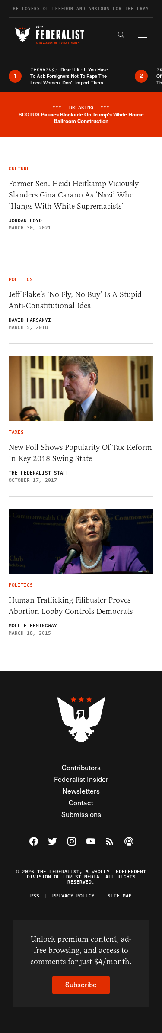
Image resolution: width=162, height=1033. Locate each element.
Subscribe (81, 984)
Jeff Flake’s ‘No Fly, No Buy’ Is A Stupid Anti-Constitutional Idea (75, 300)
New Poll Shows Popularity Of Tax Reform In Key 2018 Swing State (80, 452)
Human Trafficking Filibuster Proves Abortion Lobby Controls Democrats (71, 605)
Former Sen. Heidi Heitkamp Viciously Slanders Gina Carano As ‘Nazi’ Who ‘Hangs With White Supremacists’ (74, 195)
